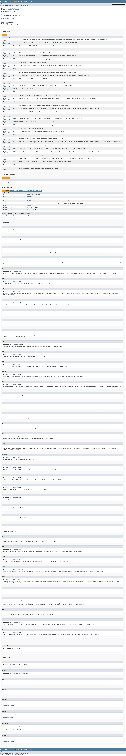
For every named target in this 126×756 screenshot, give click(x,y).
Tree (21, 1)
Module (7, 1)
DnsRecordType (10, 18)
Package (11, 1)
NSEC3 (14, 118)
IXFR (14, 91)
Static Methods (15, 190)
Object (7, 23)
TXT (14, 168)
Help (33, 1)
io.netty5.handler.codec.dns (12, 9)
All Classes (3, 3)
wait (28, 215)
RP (13, 131)
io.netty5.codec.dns (10, 8)
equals (28, 196)
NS (13, 111)
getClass (13, 215)
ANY (14, 48)
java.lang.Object (5, 14)
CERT (14, 62)
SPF (14, 144)
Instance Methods (25, 190)
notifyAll (23, 215)
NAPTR (14, 108)
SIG (14, 138)
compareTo (29, 194)
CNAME (14, 65)
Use (19, 1)
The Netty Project (13, 754)
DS (13, 81)
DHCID (14, 68)
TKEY (14, 158)
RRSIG (14, 134)
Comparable (4, 18)
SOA (14, 141)
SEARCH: (110, 3)
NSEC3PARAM (15, 121)
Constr (13, 5)
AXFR (14, 55)
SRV (14, 148)
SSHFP (14, 151)
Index (30, 1)
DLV (14, 72)
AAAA (14, 42)
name (28, 203)
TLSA (14, 161)
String (18, 182)
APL (14, 52)
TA (13, 154)
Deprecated (25, 1)
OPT (14, 124)
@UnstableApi (4, 20)
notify (18, 215)
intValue (29, 200)
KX (13, 98)
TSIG (14, 164)
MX (13, 105)
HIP (14, 85)
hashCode (29, 198)
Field (10, 5)
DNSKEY (14, 78)
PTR (14, 128)
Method (17, 5)
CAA (14, 58)
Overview (2, 1)
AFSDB (14, 45)
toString (29, 205)
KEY (14, 95)
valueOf (28, 207)
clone (4, 215)
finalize (8, 215)
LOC (14, 101)
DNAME (14, 75)
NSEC (14, 114)
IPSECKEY (15, 88)
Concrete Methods (36, 190)
